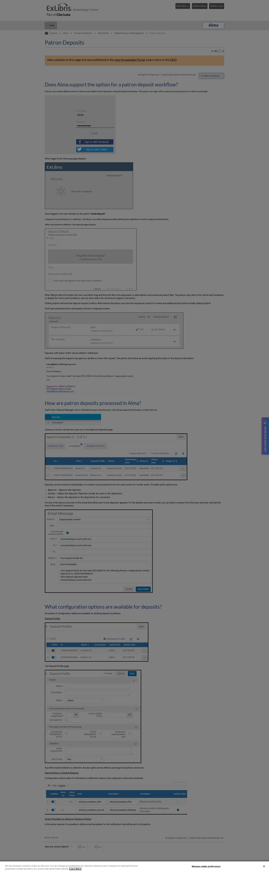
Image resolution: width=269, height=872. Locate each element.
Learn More (75, 869)
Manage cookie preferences (206, 866)
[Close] (264, 866)
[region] (134, 866)
